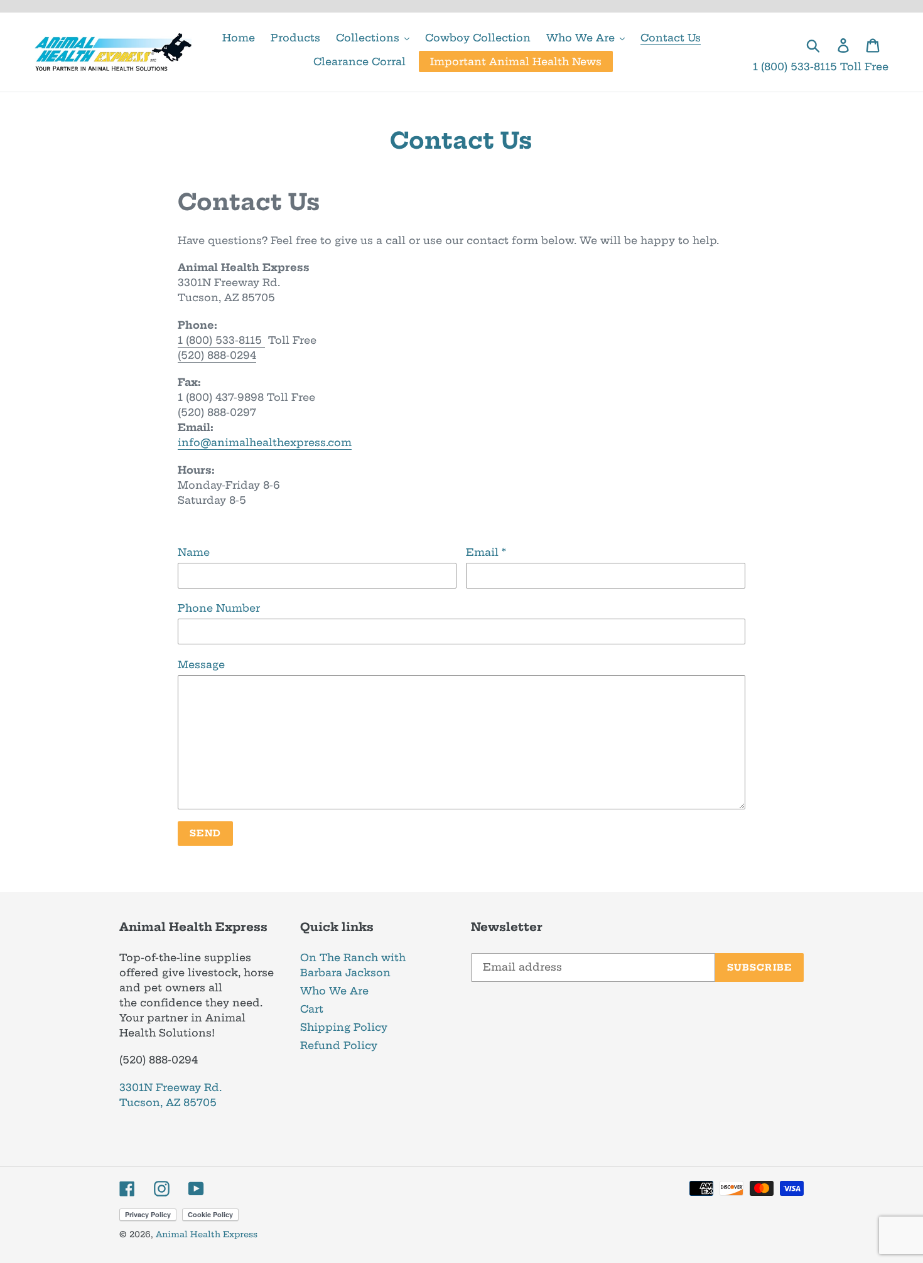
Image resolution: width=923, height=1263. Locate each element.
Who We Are (334, 990)
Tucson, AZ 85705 (168, 1102)
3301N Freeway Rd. (170, 1087)
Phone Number (219, 608)
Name (194, 552)
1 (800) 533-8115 (221, 340)
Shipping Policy (343, 1027)
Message (201, 664)
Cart (311, 1009)
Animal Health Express (206, 1234)
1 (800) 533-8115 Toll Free (820, 66)
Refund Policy (338, 1045)
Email (486, 552)
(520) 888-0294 (217, 355)
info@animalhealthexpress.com (265, 442)
